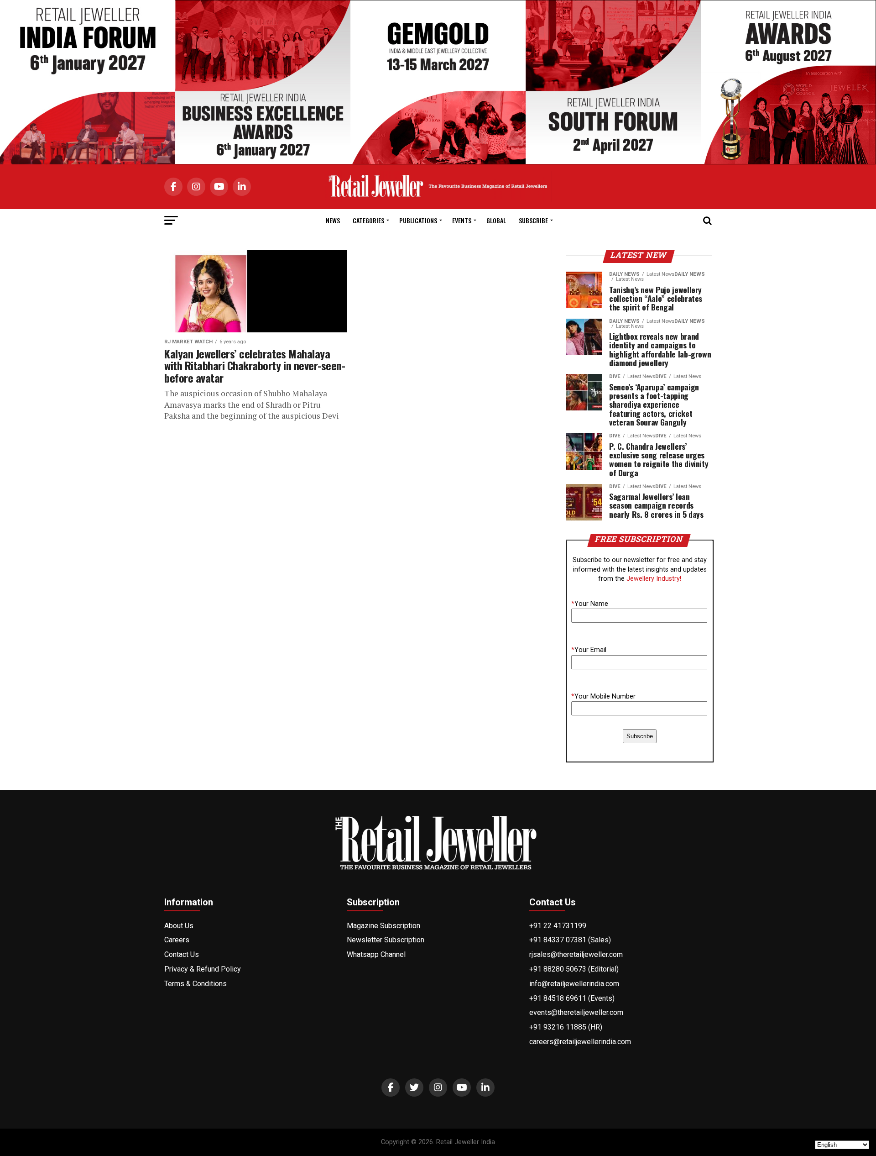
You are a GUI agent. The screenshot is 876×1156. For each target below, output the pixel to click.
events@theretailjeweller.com (576, 1012)
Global (496, 220)
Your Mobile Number (603, 696)
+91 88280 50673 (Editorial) (574, 969)
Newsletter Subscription (385, 939)
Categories (368, 220)
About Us (178, 925)
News (333, 220)
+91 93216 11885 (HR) (565, 1027)
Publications (418, 220)
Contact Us (181, 954)
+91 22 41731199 (557, 925)
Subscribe (533, 220)
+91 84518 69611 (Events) (572, 998)
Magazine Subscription (383, 925)
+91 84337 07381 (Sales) (570, 939)
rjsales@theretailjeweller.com (576, 954)
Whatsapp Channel (376, 954)
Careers (176, 939)
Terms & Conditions (195, 983)
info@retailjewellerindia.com (574, 983)
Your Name (589, 604)
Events (461, 220)
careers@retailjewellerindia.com (580, 1041)
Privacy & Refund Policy (202, 969)
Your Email (588, 650)
